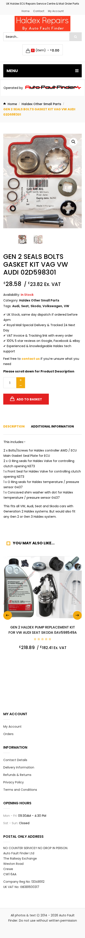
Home (25, 11)
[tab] (14, 426)
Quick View (17, 658)
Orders (8, 734)
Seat (25, 306)
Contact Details (15, 760)
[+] (20, 380)
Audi (15, 306)
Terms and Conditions (20, 789)
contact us (31, 359)
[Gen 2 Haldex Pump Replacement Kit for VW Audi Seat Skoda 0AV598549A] (42, 587)
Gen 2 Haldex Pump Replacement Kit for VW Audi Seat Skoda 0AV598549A (42, 630)
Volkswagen (52, 306)
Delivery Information (18, 767)
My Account (56, 11)
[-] (20, 385)
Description (14, 426)
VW (66, 306)
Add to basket (29, 399)
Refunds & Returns (17, 775)
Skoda (36, 306)
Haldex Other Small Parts (41, 104)
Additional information (52, 426)
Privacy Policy (13, 782)
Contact (38, 11)
